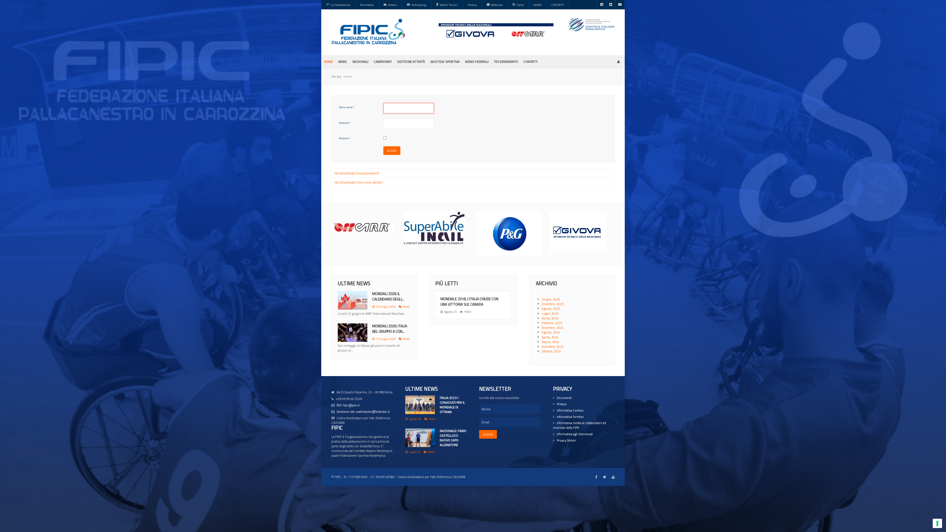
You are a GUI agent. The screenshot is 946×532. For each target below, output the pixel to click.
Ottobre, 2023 (551, 351)
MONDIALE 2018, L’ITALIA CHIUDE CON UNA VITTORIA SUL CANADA (469, 301)
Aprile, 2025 (550, 318)
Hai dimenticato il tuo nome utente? (359, 182)
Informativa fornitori (570, 417)
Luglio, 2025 (550, 313)
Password (345, 123)
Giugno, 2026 (551, 299)
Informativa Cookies (570, 410)
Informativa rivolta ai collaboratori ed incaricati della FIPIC (579, 425)
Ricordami (344, 138)
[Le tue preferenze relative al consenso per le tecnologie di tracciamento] (937, 523)
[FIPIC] (368, 31)
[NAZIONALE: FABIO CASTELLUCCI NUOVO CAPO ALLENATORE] (420, 438)
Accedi (391, 150)
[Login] (618, 61)
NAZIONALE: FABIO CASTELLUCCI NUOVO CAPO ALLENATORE (453, 438)
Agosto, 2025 (551, 308)
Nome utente (346, 107)
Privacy (561, 404)
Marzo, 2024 (550, 341)
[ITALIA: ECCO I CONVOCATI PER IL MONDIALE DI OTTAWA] (420, 405)
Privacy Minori (566, 440)
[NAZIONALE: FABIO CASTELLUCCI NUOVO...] (352, 337)
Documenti (564, 398)
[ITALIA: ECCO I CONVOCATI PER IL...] (352, 300)
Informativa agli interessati (575, 434)
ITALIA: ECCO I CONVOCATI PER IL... (387, 296)
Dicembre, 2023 (552, 346)
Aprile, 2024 (550, 337)
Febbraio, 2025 (552, 322)
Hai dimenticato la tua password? (357, 173)
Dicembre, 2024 (552, 327)
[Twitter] (610, 4)
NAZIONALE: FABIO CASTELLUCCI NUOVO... (389, 333)
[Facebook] (602, 4)
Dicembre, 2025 (552, 303)
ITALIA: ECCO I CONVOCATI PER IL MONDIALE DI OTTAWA (452, 405)
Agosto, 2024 (551, 332)
